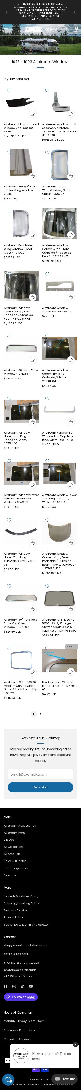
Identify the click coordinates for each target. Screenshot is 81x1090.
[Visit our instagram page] (14, 986)
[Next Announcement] (74, 12)
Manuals (10, 875)
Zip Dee (9, 840)
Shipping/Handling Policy (21, 903)
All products (12, 854)
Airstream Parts (14, 833)
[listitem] (40, 12)
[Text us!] (64, 1080)
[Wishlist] (59, 30)
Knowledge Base (16, 868)
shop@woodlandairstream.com (26, 945)
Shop (47, 19)
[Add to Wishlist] (9, 90)
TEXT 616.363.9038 (16, 954)
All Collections (14, 847)
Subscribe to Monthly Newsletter (26, 925)
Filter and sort (19, 79)
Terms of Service (15, 910)
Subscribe (40, 787)
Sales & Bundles (15, 861)
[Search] (67, 30)
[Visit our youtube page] (31, 986)
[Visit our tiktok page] (22, 986)
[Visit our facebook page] (5, 986)
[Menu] (6, 30)
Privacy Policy (13, 917)
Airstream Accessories (20, 826)
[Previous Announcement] (6, 12)
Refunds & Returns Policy (21, 896)
